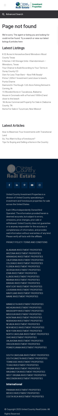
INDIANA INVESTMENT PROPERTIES (23, 280)
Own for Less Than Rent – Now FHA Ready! (22, 75)
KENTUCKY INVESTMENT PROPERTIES (24, 286)
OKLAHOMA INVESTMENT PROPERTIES (24, 341)
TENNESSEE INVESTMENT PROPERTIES (24, 362)
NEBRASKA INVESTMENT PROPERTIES (24, 321)
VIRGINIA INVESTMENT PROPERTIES (23, 368)
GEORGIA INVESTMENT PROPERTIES (23, 270)
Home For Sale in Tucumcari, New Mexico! (21, 109)
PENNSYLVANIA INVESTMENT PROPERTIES (26, 347)
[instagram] (40, 185)
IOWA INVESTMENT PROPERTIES (21, 273)
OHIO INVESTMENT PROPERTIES (21, 337)
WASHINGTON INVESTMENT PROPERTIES (25, 372)
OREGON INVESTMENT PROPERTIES (23, 344)
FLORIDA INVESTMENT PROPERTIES (23, 266)
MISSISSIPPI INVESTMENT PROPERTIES (25, 311)
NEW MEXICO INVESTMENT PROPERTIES (25, 327)
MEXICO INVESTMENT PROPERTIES (23, 393)
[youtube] (32, 185)
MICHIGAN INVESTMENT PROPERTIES (23, 307)
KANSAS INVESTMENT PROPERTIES (23, 283)
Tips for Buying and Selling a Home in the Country (25, 142)
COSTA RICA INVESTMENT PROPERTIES (25, 396)
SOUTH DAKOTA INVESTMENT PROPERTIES (26, 358)
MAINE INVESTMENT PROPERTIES (22, 296)
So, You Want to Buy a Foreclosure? (18, 139)
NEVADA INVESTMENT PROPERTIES (23, 324)
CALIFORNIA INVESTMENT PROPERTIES (24, 260)
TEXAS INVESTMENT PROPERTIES (22, 365)
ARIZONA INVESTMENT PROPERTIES (23, 253)
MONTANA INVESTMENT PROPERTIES (24, 317)
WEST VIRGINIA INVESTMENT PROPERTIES (26, 375)
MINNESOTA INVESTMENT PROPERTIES (25, 304)
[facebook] (9, 185)
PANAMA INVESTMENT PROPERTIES (23, 390)
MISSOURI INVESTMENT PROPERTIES (23, 314)
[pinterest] (24, 185)
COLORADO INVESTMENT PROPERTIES (24, 263)
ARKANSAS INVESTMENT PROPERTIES (24, 256)
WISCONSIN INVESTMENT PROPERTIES (24, 378)
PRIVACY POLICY (14, 242)
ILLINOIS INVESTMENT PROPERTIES (23, 276)
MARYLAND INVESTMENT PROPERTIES (24, 293)
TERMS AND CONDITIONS (35, 242)
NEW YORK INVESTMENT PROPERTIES (24, 331)
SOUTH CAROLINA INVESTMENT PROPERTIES (27, 355)
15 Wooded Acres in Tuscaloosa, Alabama (21, 92)
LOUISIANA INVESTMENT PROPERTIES (24, 290)
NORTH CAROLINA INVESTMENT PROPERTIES (27, 334)
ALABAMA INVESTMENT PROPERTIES (24, 250)
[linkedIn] (17, 185)
